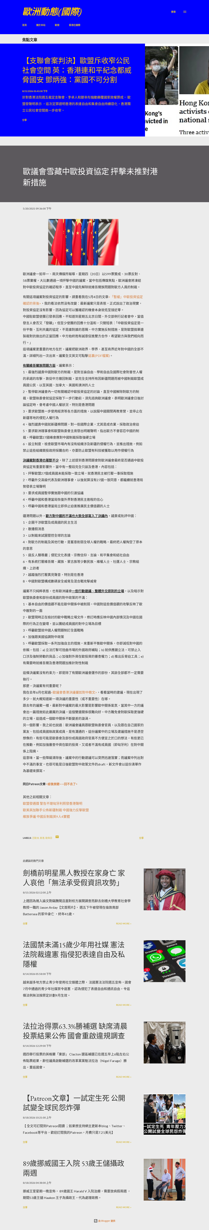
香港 (42, 837)
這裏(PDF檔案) (99, 356)
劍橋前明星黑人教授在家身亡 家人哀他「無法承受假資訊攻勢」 (74, 877)
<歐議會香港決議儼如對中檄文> (74, 692)
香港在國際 (74, 25)
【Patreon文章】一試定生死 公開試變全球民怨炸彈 (74, 1103)
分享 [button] (24, 119)
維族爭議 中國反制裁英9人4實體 (46, 816)
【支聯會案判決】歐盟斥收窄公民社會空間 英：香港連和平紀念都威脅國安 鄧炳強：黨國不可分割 (76, 70)
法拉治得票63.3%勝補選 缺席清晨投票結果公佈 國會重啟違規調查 (75, 1031)
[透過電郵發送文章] (57, 837)
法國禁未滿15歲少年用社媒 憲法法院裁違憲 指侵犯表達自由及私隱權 (74, 954)
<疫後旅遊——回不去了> (61, 784)
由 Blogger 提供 (106, 1220)
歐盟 (57, 25)
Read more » (123, 923)
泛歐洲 (35, 837)
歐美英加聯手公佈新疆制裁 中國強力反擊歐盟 (56, 810)
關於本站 (40, 25)
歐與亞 (48, 837)
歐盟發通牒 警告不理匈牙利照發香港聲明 (52, 803)
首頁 (24, 25)
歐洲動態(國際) (52, 11)
